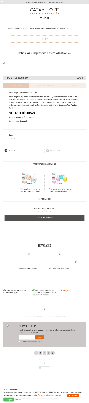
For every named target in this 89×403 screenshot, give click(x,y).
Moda (17, 28)
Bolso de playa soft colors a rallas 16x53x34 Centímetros (26, 190)
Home (10, 28)
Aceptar (9, 399)
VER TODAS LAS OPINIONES (44, 218)
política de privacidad (35, 342)
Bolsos (24, 28)
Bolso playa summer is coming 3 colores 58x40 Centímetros (56, 190)
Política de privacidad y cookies (49, 395)
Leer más (18, 399)
